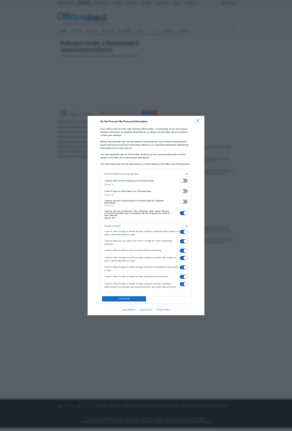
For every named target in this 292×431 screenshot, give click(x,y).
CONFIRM (124, 299)
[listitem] (146, 174)
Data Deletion (128, 309)
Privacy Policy (163, 309)
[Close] (199, 122)
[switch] (184, 181)
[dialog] (146, 215)
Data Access (146, 309)
